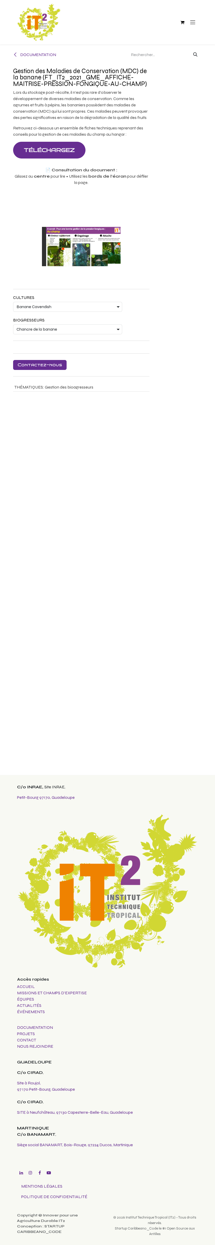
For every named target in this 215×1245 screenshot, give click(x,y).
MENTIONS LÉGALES (41, 1186)
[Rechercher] (195, 55)
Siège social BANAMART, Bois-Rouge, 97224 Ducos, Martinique (75, 1144)
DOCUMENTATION (37, 54)
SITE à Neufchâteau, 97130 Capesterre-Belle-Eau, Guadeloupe (75, 1112)
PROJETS (26, 1033)
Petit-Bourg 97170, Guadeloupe (46, 797)
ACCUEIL (26, 986)
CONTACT (26, 1040)
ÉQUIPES (26, 999)
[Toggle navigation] (192, 22)
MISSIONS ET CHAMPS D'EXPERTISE (52, 992)
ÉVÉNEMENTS (31, 1011)
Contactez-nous (40, 364)
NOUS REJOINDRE (35, 1046)
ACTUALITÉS (29, 1005)
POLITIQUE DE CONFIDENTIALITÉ (54, 1196)
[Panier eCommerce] (182, 22)
